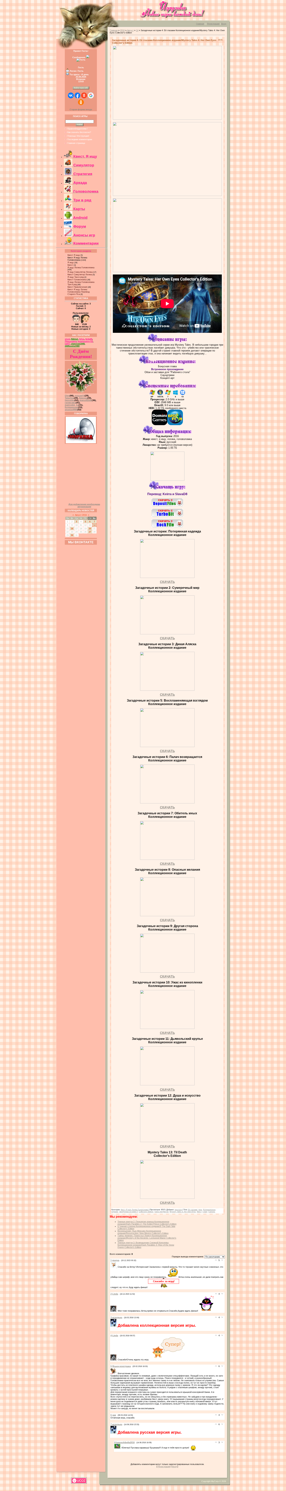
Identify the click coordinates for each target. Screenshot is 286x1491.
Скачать (211, 1212)
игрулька (178, 1210)
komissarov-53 (85, 341)
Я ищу (71, 262)
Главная (200, 24)
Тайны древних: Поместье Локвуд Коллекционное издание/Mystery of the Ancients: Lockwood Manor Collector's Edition (147, 1237)
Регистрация (213, 24)
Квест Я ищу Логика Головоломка (77, 258)
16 (72, 528)
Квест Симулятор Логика (80, 274)
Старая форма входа (81, 109)
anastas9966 (71, 409)
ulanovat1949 (78, 344)
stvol (67, 339)
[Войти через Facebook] (77, 95)
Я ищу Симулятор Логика (80, 272)
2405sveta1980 (72, 346)
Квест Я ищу (74, 255)
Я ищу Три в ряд (76, 277)
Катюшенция (71, 407)
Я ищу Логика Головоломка (81, 267)
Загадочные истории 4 (128, 1212)
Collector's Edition (146, 1212)
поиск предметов (161, 1212)
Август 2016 (81, 515)
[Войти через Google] (91, 95)
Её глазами (192, 1210)
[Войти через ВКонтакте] (71, 95)
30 (72, 535)
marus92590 (86, 400)
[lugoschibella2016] (118, 1447)
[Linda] (114, 1311)
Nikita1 (74, 339)
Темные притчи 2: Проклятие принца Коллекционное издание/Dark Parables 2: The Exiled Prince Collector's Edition (147, 1222)
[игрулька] (114, 1326)
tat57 (67, 344)
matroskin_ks (72, 405)
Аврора (83, 398)
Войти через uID (81, 88)
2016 (122, 30)
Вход (223, 24)
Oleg (67, 395)
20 (90, 528)
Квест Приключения (77, 287)
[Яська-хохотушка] (114, 1373)
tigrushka (70, 400)
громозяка (70, 402)
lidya (81, 339)
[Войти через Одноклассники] (81, 102)
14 (94, 525)
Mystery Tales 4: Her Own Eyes (183, 1212)
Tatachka (69, 398)
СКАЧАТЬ (167, 582)
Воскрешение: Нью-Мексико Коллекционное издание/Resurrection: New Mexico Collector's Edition (143, 1232)
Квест (70, 265)
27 (90, 532)
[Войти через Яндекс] (84, 95)
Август (130, 30)
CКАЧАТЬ (167, 638)
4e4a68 (88, 339)
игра (200, 1210)
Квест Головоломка (77, 279)
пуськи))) (80, 395)
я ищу (205, 1212)
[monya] (114, 1267)
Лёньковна (71, 341)
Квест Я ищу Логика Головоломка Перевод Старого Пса (78, 291)
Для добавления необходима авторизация (84, 505)
